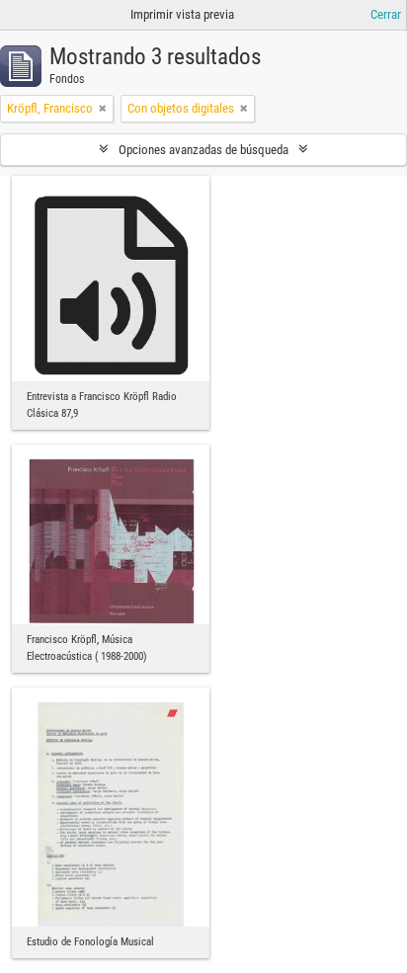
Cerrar (385, 14)
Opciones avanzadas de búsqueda (203, 149)
